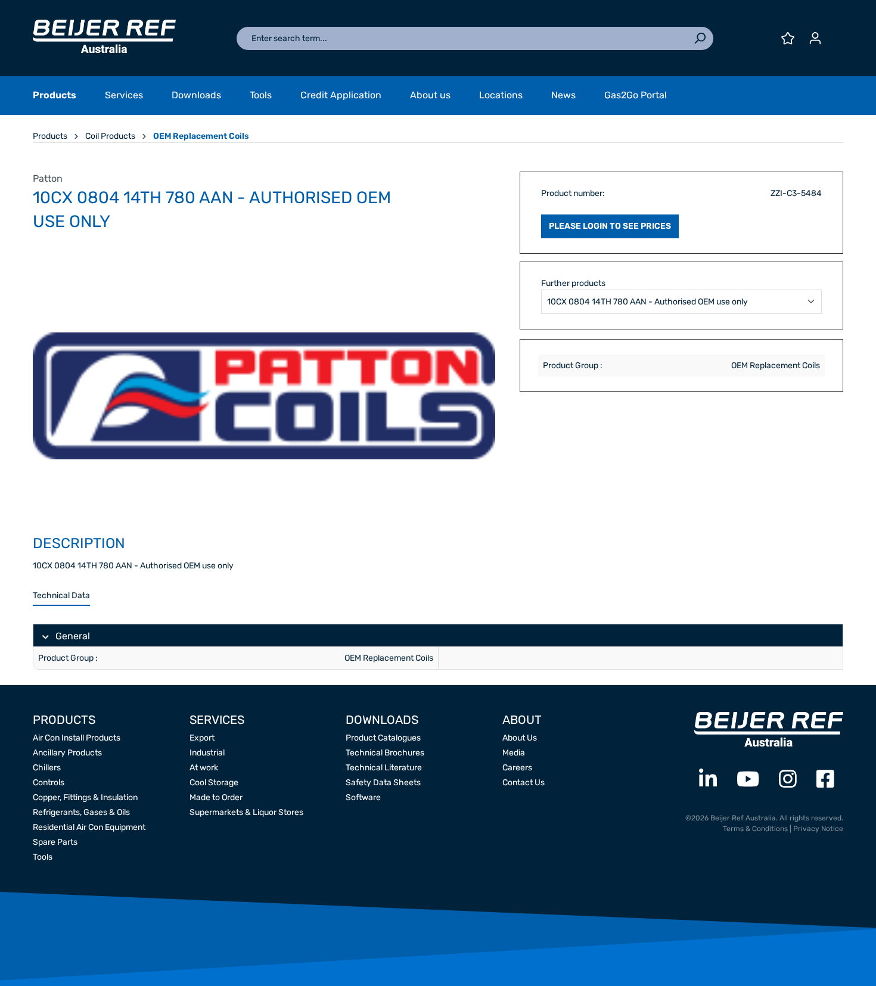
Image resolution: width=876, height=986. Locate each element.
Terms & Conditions (755, 829)
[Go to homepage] (104, 36)
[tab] (61, 596)
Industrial (207, 753)
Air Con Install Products (76, 738)
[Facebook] (825, 779)
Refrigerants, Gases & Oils (81, 812)
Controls (48, 782)
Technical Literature (384, 768)
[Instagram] (788, 779)
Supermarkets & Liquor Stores (246, 812)
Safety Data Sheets (383, 782)
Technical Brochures (385, 753)
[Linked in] (708, 779)
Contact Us (523, 782)
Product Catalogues (383, 738)
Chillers (47, 768)
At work (204, 768)
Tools (42, 857)
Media (513, 753)
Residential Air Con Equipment (89, 827)
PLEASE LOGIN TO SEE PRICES (610, 226)
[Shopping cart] (836, 34)
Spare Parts (55, 842)
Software (363, 797)
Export (202, 738)
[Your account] (815, 38)
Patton (48, 178)
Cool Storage (214, 782)
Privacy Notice (818, 829)
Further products (573, 283)
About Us (519, 738)
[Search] (699, 38)
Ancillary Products (67, 753)
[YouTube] (748, 779)
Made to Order (216, 797)
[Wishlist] (788, 38)
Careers (517, 768)
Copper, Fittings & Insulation (85, 797)
